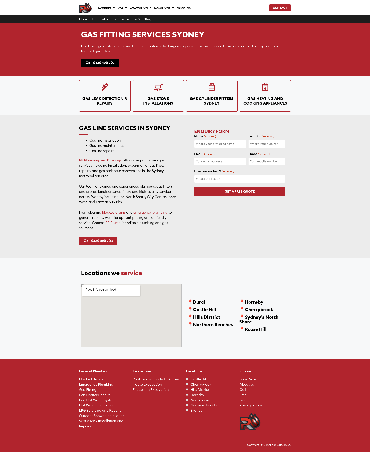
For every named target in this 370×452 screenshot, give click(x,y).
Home (84, 19)
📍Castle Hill (201, 309)
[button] (246, 371)
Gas (120, 7)
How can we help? (214, 171)
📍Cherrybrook (256, 309)
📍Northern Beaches (210, 324)
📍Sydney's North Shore (258, 319)
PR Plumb (112, 223)
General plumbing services (113, 19)
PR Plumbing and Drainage (100, 160)
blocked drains (113, 212)
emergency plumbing (150, 212)
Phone (259, 154)
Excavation (139, 7)
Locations (162, 7)
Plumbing (104, 7)
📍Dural (196, 302)
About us (184, 7)
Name (205, 136)
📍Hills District (203, 317)
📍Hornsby (251, 302)
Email (204, 154)
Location (261, 136)
